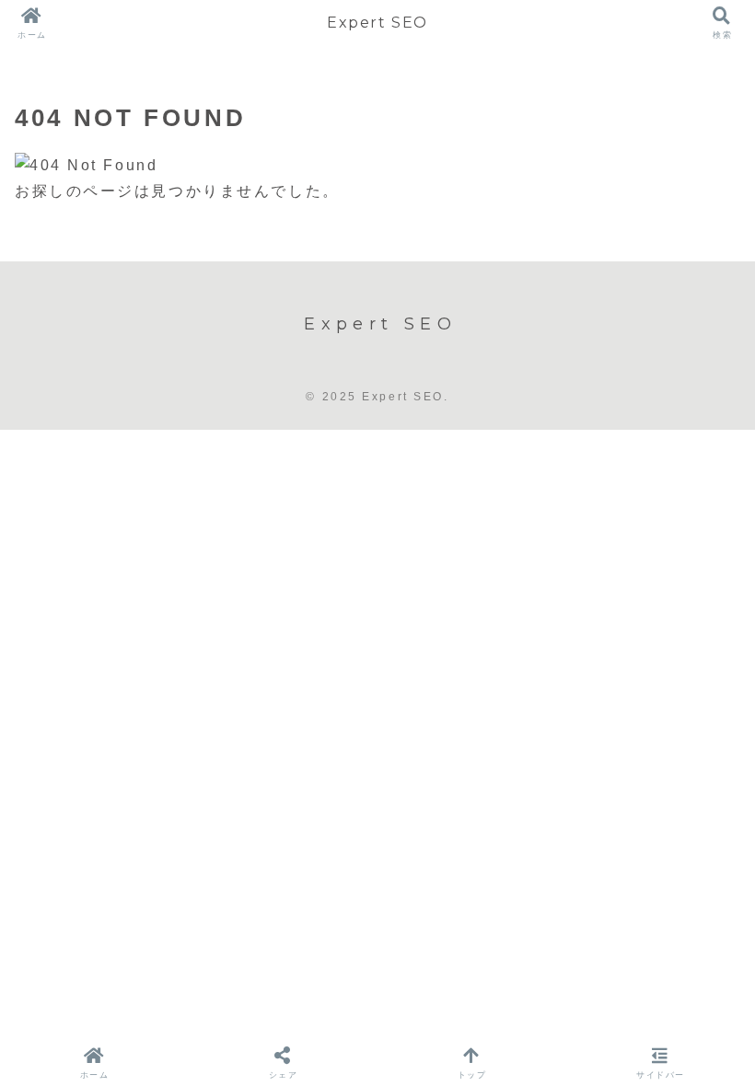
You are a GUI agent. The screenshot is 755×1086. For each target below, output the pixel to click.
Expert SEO (377, 22)
